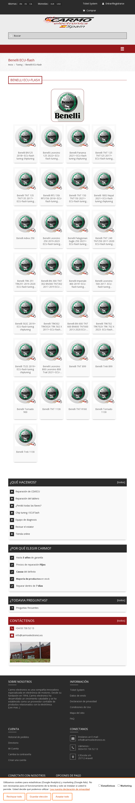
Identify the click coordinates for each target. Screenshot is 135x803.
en (21, 4)
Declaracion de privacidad (83, 701)
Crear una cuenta (17, 760)
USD (59, 4)
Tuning (19, 64)
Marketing (126, 785)
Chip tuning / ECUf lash (27, 512)
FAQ (72, 718)
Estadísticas (108, 785)
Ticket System (77, 689)
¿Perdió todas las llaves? (28, 505)
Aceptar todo (62, 796)
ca (30, 4)
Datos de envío (78, 695)
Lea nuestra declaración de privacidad (70, 789)
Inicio (10, 64)
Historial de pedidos (18, 737)
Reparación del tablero (27, 498)
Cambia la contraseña (19, 754)
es (26, 4)
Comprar (91, 10)
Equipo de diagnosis (26, 519)
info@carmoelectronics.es (29, 635)
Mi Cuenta (13, 748)
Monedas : (43, 3)
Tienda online (23, 533)
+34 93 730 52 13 (25, 628)
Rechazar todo (14, 796)
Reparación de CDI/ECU (28, 491)
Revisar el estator (25, 526)
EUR (52, 4)
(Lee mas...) (14, 707)
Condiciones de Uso (80, 707)
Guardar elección (39, 796)
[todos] (120, 482)
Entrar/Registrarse (115, 3)
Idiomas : (13, 3)
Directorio (13, 742)
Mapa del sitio (77, 712)
